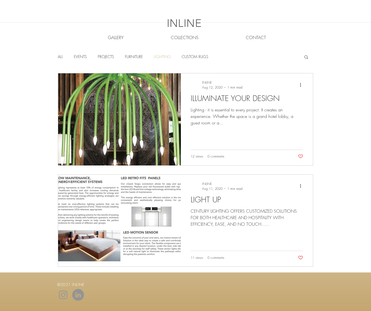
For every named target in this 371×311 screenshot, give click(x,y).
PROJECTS (106, 56)
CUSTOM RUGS (195, 56)
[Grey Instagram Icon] (63, 295)
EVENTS (80, 56)
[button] (306, 57)
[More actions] (302, 84)
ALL (60, 56)
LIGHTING (162, 56)
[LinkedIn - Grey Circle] (78, 295)
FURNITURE (134, 56)
